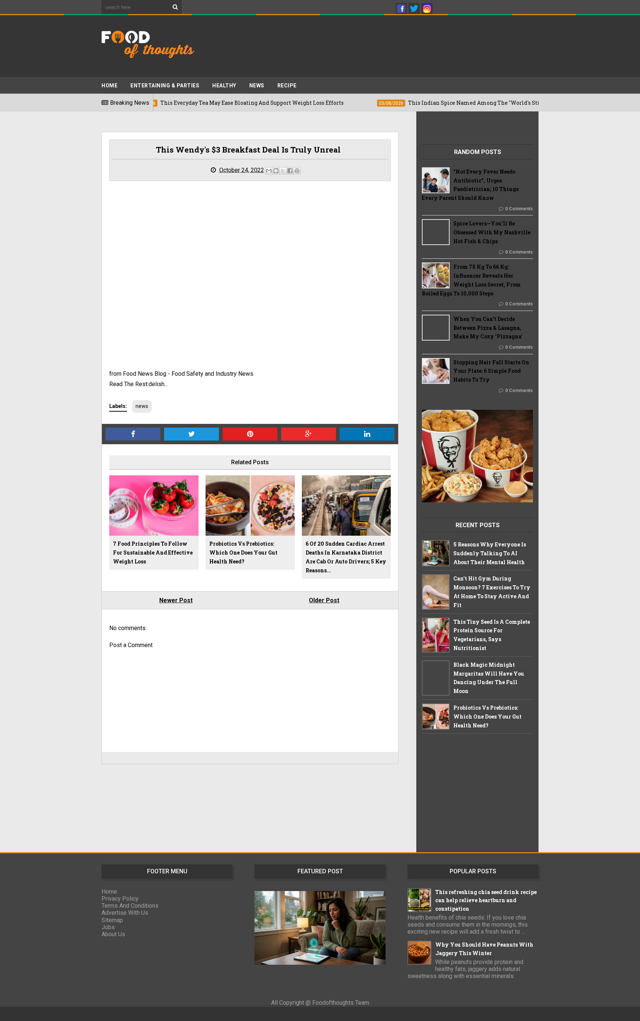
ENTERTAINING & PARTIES (164, 85)
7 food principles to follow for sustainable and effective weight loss (153, 552)
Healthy (224, 85)
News (256, 85)
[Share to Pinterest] (297, 170)
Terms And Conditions (130, 905)
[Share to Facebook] (290, 170)
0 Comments (519, 208)
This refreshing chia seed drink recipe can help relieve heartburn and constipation (486, 900)
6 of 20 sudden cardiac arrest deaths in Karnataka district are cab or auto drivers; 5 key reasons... (346, 556)
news (142, 406)
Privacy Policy (120, 898)
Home (109, 85)
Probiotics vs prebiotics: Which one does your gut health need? (243, 552)
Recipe (287, 85)
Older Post (324, 600)
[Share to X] (283, 170)
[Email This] (269, 170)
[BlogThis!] (276, 170)
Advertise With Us (124, 912)
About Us (113, 934)
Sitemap (112, 920)
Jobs (108, 927)
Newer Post (176, 600)
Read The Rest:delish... (138, 384)
